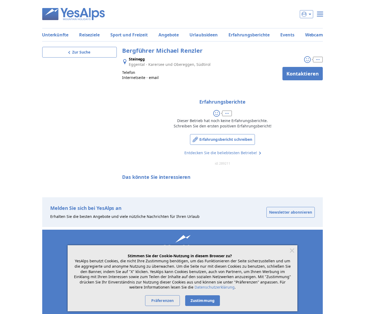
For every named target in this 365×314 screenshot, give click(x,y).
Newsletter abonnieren (290, 212)
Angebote (168, 35)
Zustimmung (203, 300)
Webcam (314, 35)
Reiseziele (89, 35)
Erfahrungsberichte (249, 35)
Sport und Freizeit (129, 35)
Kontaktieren (302, 73)
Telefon (128, 72)
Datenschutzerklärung (215, 287)
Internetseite (133, 77)
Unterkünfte (55, 35)
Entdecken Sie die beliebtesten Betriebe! (220, 152)
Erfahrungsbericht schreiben (226, 139)
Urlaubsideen (203, 35)
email (154, 77)
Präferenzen (162, 300)
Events (287, 35)
